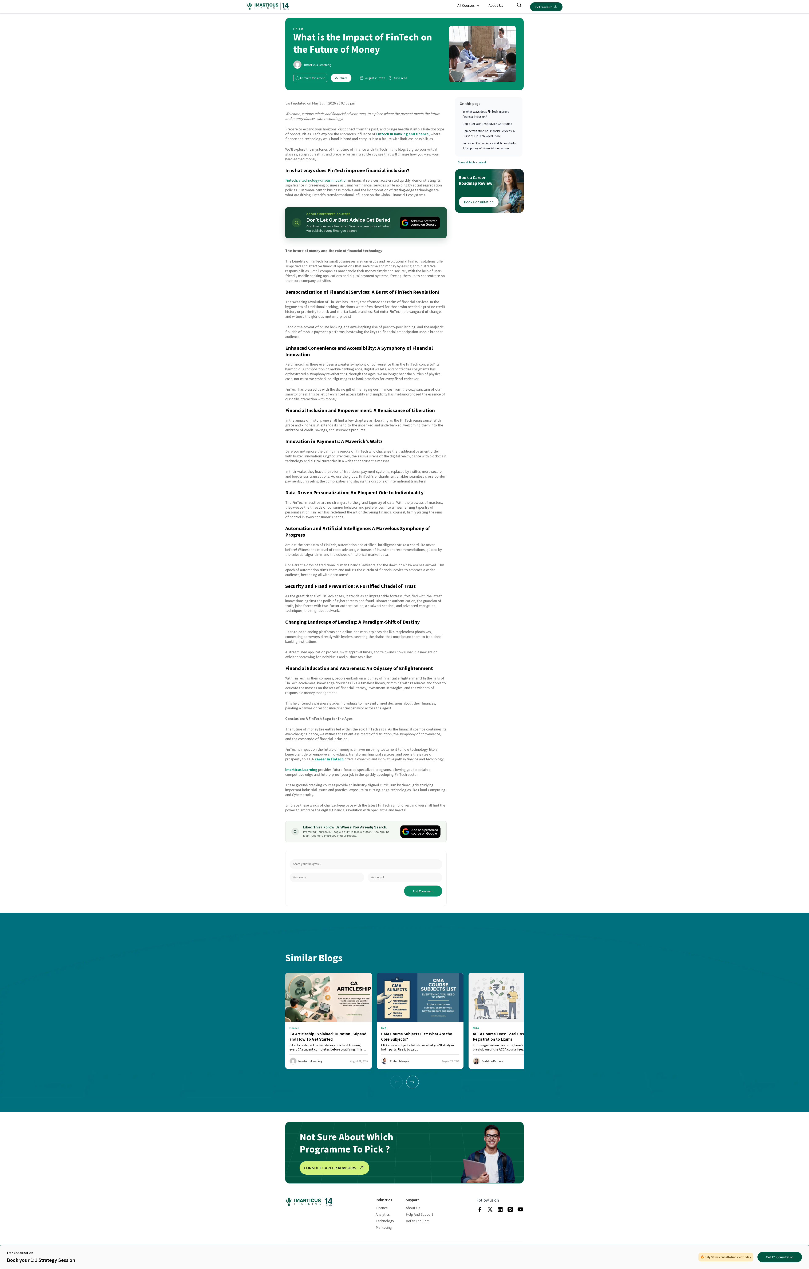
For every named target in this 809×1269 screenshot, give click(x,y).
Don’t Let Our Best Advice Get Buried (487, 124)
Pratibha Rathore (492, 1061)
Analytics (383, 1214)
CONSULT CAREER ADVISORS (330, 1167)
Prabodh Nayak (399, 1061)
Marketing (384, 1227)
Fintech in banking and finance (402, 133)
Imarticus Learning (317, 65)
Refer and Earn (418, 1220)
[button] (412, 1082)
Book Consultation (478, 202)
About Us (496, 5)
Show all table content (472, 162)
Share (343, 78)
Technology (385, 1220)
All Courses (466, 5)
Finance (382, 1207)
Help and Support (419, 1214)
